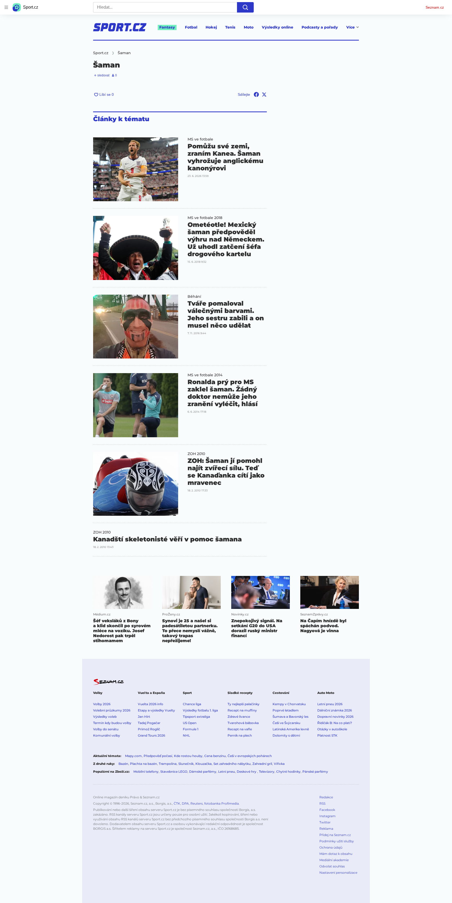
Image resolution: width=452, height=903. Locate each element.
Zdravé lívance (239, 717)
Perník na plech (240, 735)
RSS (322, 803)
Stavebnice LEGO (173, 771)
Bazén (123, 764)
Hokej (211, 27)
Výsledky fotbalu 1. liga (200, 710)
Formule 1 (190, 729)
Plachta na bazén (143, 764)
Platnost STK (327, 735)
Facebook (327, 810)
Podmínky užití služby (336, 841)
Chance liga (192, 704)
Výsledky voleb (105, 717)
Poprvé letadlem (286, 710)
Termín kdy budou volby (112, 723)
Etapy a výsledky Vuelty (156, 710)
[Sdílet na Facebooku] (256, 94)
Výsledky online (277, 27)
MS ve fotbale (200, 139)
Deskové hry (247, 771)
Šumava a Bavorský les (290, 717)
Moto (248, 27)
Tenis (230, 27)
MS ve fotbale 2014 (205, 375)
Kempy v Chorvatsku (289, 704)
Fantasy (167, 27)
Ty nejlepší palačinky (243, 704)
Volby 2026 (101, 704)
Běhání (194, 296)
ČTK (177, 803)
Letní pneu (226, 771)
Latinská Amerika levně (291, 729)
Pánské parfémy (315, 771)
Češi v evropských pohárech (250, 756)
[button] (135, 169)
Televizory (266, 771)
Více (350, 27)
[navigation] (6, 7)
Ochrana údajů (330, 847)
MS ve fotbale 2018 (205, 218)
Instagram (327, 816)
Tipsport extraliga (196, 717)
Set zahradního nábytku (232, 764)
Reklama (326, 829)
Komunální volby (106, 735)
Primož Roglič (149, 729)
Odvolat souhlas (332, 866)
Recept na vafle (240, 729)
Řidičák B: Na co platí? (334, 723)
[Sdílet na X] (264, 94)
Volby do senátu (105, 729)
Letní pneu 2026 (329, 704)
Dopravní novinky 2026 (335, 717)
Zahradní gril (262, 764)
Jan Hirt (144, 717)
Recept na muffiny (242, 710)
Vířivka (279, 764)
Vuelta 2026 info (150, 704)
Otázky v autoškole (332, 729)
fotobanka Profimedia (221, 803)
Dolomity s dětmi (286, 735)
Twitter (325, 822)
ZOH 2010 (196, 454)
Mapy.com (133, 756)
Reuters (196, 803)
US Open (189, 723)
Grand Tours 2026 (151, 735)
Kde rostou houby (188, 756)
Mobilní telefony (146, 771)
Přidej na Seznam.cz (335, 835)
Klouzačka (203, 764)
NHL (186, 735)
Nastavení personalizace (338, 872)
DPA (185, 803)
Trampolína (168, 764)
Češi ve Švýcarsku (286, 723)
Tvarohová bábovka (243, 723)
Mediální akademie (334, 860)
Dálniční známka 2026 (334, 710)
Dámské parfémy (202, 771)
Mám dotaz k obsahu (335, 854)
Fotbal (191, 27)
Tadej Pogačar (149, 723)
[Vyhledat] (245, 7)
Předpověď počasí (158, 756)
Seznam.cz (435, 7)
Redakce (326, 797)
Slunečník (186, 764)
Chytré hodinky (288, 771)
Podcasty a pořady (320, 27)
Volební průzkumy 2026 (111, 710)
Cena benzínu (215, 756)
